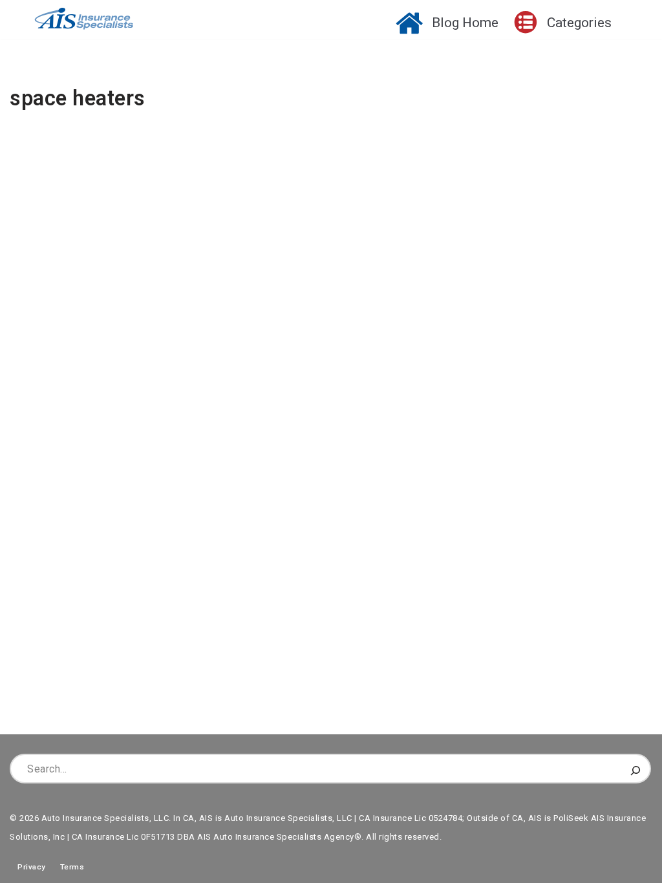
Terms (72, 866)
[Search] (635, 768)
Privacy (27, 866)
